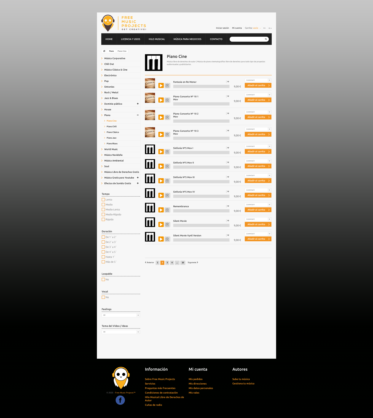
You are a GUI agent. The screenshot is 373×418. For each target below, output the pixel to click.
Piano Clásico (112, 132)
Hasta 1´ (110, 256)
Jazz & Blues (111, 98)
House (107, 109)
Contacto (216, 39)
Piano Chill (111, 126)
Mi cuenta (237, 28)
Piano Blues (111, 143)
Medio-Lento (113, 209)
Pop (106, 81)
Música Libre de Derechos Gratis (121, 172)
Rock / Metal (111, 92)
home (108, 39)
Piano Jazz (111, 138)
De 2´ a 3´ (111, 242)
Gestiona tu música (243, 383)
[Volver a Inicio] (104, 51)
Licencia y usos (130, 39)
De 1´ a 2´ (111, 237)
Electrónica (110, 75)
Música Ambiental (114, 160)
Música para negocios (187, 39)
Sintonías (109, 86)
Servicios (150, 383)
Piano (111, 51)
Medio (109, 204)
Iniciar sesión (222, 28)
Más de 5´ (111, 261)
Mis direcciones (198, 383)
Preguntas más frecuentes (160, 388)
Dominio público (113, 103)
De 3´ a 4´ (111, 246)
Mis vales (194, 392)
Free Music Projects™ (125, 392)
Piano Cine (111, 121)
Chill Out (109, 64)
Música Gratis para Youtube (119, 177)
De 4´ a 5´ (111, 251)
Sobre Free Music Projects (160, 379)
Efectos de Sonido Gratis (117, 183)
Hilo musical (157, 39)
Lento (109, 199)
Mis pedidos (196, 379)
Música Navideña (113, 155)
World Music (111, 149)
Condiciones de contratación (161, 392)
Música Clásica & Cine (115, 69)
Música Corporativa (114, 58)
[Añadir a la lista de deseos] (228, 82)
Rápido (110, 219)
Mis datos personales (201, 388)
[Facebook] (120, 402)
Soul (106, 166)
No (107, 279)
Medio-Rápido (113, 214)
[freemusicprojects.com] (136, 23)
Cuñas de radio (153, 404)
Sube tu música (241, 379)
